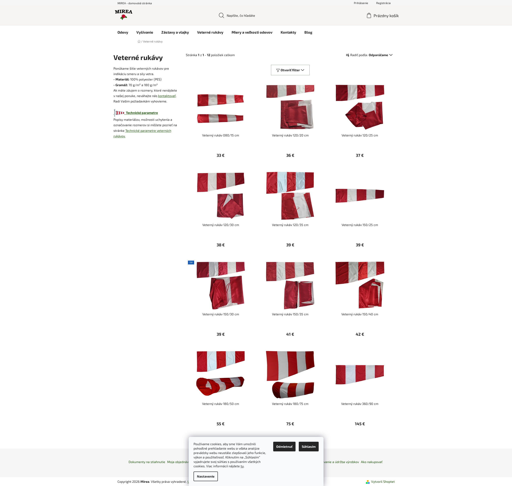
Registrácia (383, 3)
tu (242, 466)
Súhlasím (309, 446)
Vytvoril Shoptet (383, 481)
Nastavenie (205, 476)
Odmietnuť (284, 446)
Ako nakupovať (371, 462)
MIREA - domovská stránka (134, 3)
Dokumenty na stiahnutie (147, 462)
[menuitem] (122, 32)
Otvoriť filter (290, 70)
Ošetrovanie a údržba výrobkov (336, 462)
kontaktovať (167, 96)
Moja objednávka (179, 462)
